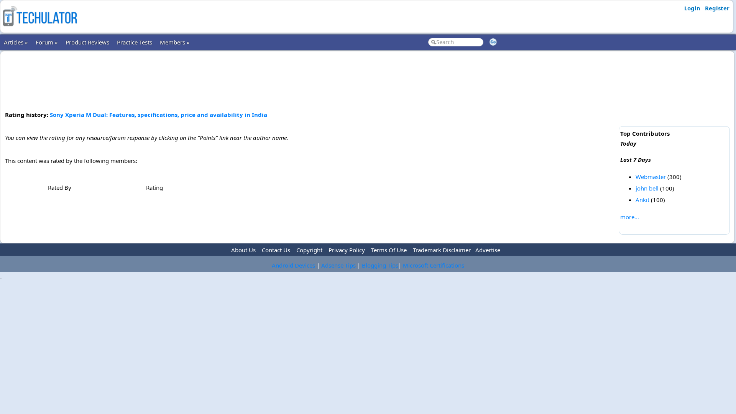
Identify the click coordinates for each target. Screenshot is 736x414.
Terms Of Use (389, 250)
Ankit (642, 200)
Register (717, 8)
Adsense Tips (338, 265)
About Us (243, 250)
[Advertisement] (310, 80)
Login (692, 8)
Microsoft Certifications (433, 265)
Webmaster (651, 177)
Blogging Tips (380, 265)
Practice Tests (134, 42)
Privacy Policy (347, 250)
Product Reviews (87, 42)
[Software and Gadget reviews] (39, 28)
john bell (647, 188)
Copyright (309, 250)
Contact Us (276, 250)
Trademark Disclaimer (442, 250)
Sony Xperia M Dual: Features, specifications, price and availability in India (158, 114)
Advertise (487, 250)
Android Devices (293, 265)
